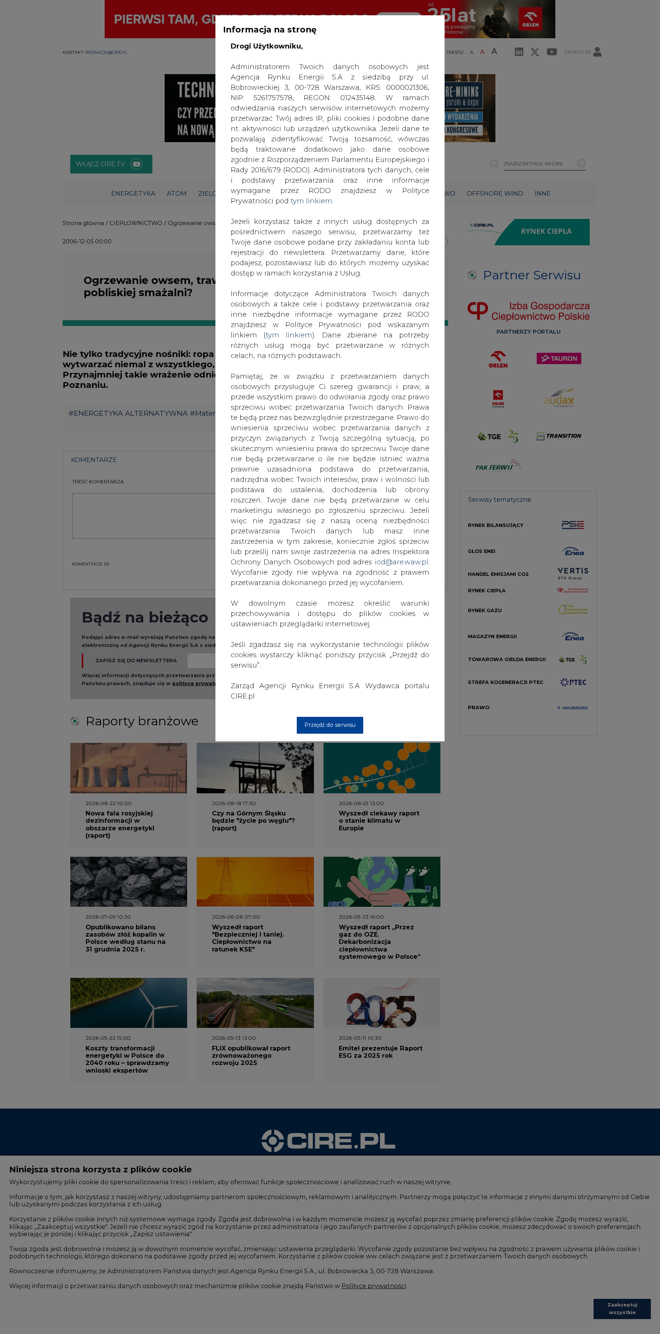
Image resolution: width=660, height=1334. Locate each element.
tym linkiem (289, 335)
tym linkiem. (312, 201)
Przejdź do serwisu (330, 724)
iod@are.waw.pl (401, 562)
